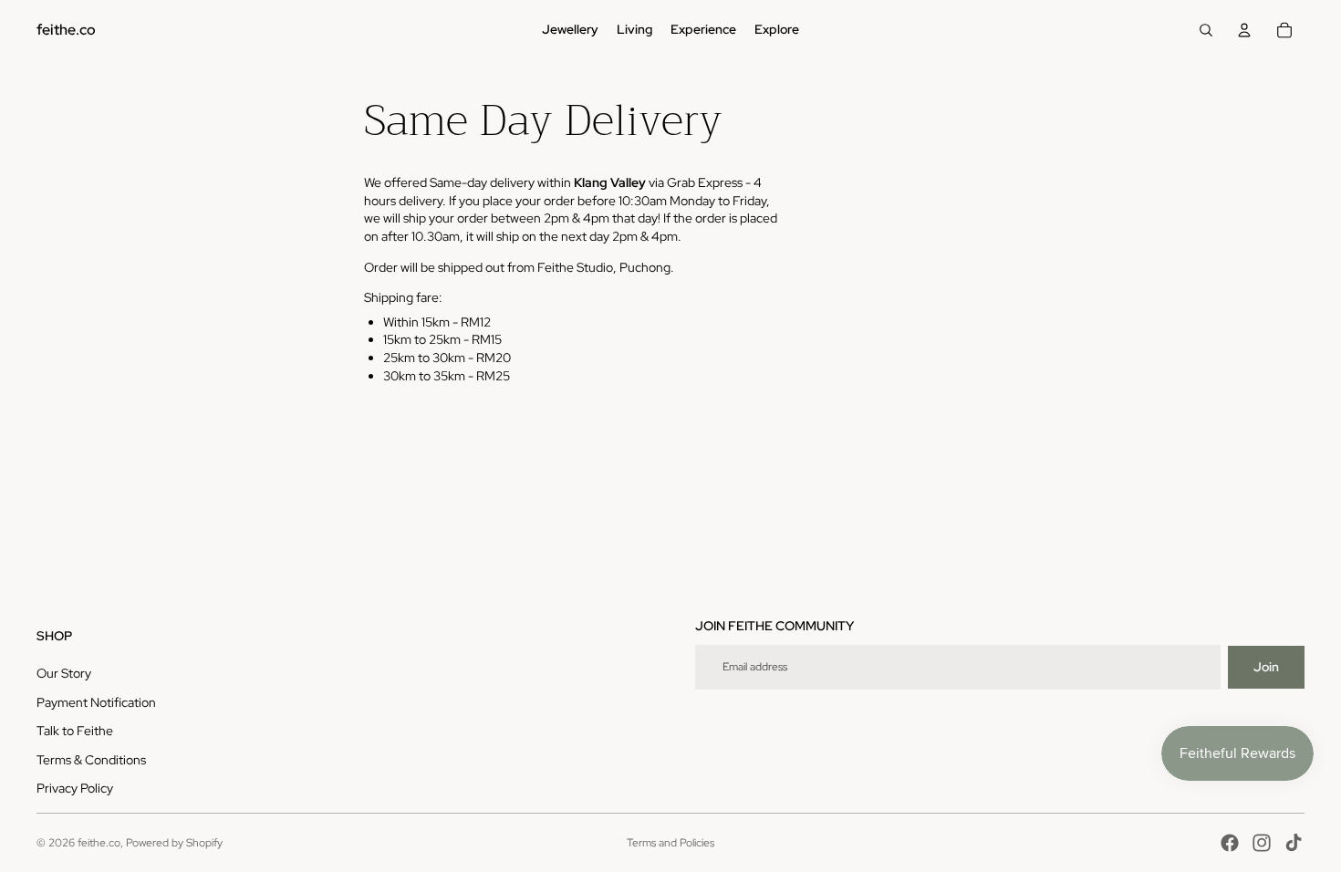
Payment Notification (96, 702)
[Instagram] (1262, 843)
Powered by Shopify (174, 843)
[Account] (1244, 30)
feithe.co (99, 843)
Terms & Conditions (91, 760)
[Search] (1206, 30)
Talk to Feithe (74, 730)
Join (1266, 667)
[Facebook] (1230, 843)
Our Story (63, 673)
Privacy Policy (74, 788)
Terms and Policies (670, 843)
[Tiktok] (1294, 843)
